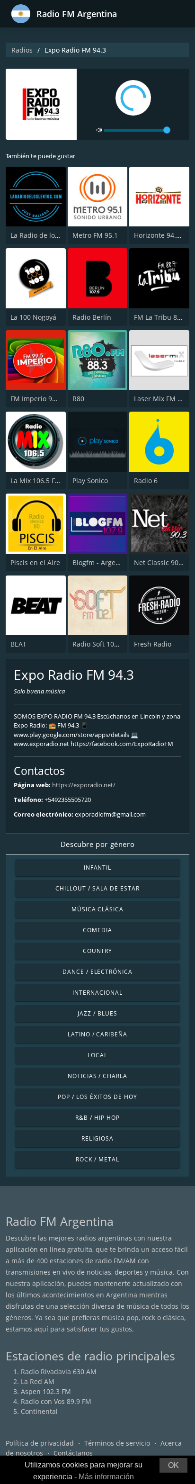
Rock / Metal (97, 1159)
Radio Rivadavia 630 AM (59, 1371)
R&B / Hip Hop (97, 1118)
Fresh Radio (152, 643)
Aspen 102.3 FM (46, 1391)
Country (98, 951)
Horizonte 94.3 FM (162, 235)
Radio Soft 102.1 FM (103, 643)
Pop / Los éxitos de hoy (97, 1097)
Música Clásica (97, 909)
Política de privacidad (40, 1443)
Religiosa (97, 1138)
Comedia (97, 930)
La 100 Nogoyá (33, 317)
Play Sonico (90, 480)
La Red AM (37, 1381)
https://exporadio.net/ (83, 785)
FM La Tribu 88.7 (160, 317)
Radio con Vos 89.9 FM (56, 1401)
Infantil (98, 867)
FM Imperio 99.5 (36, 398)
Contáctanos (73, 1452)
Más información (106, 1477)
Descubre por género (97, 844)
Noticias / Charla (97, 1076)
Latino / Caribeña (97, 1034)
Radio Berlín (91, 317)
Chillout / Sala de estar (97, 888)
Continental (39, 1411)
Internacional (97, 993)
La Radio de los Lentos (45, 235)
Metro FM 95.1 (95, 235)
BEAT (18, 643)
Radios (22, 49)
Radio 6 (146, 480)
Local (97, 1055)
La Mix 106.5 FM (35, 480)
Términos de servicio (117, 1443)
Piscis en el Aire (35, 562)
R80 (78, 398)
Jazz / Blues (97, 1013)
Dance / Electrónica (97, 972)
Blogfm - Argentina (102, 562)
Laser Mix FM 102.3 (164, 398)
